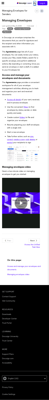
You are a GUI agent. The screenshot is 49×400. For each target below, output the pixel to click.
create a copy (19, 139)
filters (26, 107)
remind (10, 142)
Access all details (14, 99)
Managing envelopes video (18, 274)
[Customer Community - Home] (24, 3)
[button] (7, 240)
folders (22, 117)
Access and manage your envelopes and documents (24, 268)
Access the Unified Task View (32, 245)
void (27, 139)
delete (32, 139)
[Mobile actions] (37, 11)
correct (10, 139)
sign (31, 136)
